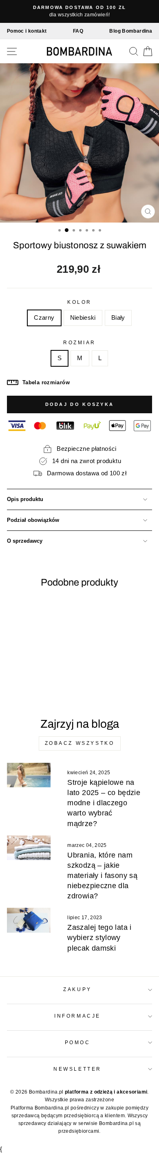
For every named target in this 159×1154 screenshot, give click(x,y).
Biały (118, 317)
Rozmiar (79, 342)
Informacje (77, 1015)
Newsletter (77, 1069)
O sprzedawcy (24, 541)
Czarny (44, 317)
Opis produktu (25, 499)
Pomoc (78, 1042)
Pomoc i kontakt (27, 31)
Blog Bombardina (130, 31)
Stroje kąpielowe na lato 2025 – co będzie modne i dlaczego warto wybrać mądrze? (103, 803)
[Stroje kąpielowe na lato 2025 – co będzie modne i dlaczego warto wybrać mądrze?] (29, 775)
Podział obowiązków (33, 520)
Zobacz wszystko (80, 743)
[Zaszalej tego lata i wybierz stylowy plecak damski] (29, 920)
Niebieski (83, 317)
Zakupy (77, 989)
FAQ (78, 31)
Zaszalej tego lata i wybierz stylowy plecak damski (99, 937)
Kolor (79, 302)
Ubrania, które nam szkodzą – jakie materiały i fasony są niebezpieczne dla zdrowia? (102, 875)
